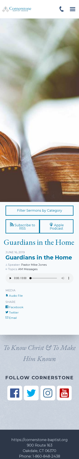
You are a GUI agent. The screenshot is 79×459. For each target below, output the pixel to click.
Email (12, 318)
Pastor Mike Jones (34, 264)
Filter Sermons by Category (39, 211)
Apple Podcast (57, 227)
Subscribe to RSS (24, 227)
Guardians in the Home (39, 257)
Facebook (15, 307)
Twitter (13, 312)
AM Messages (27, 269)
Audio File (15, 295)
